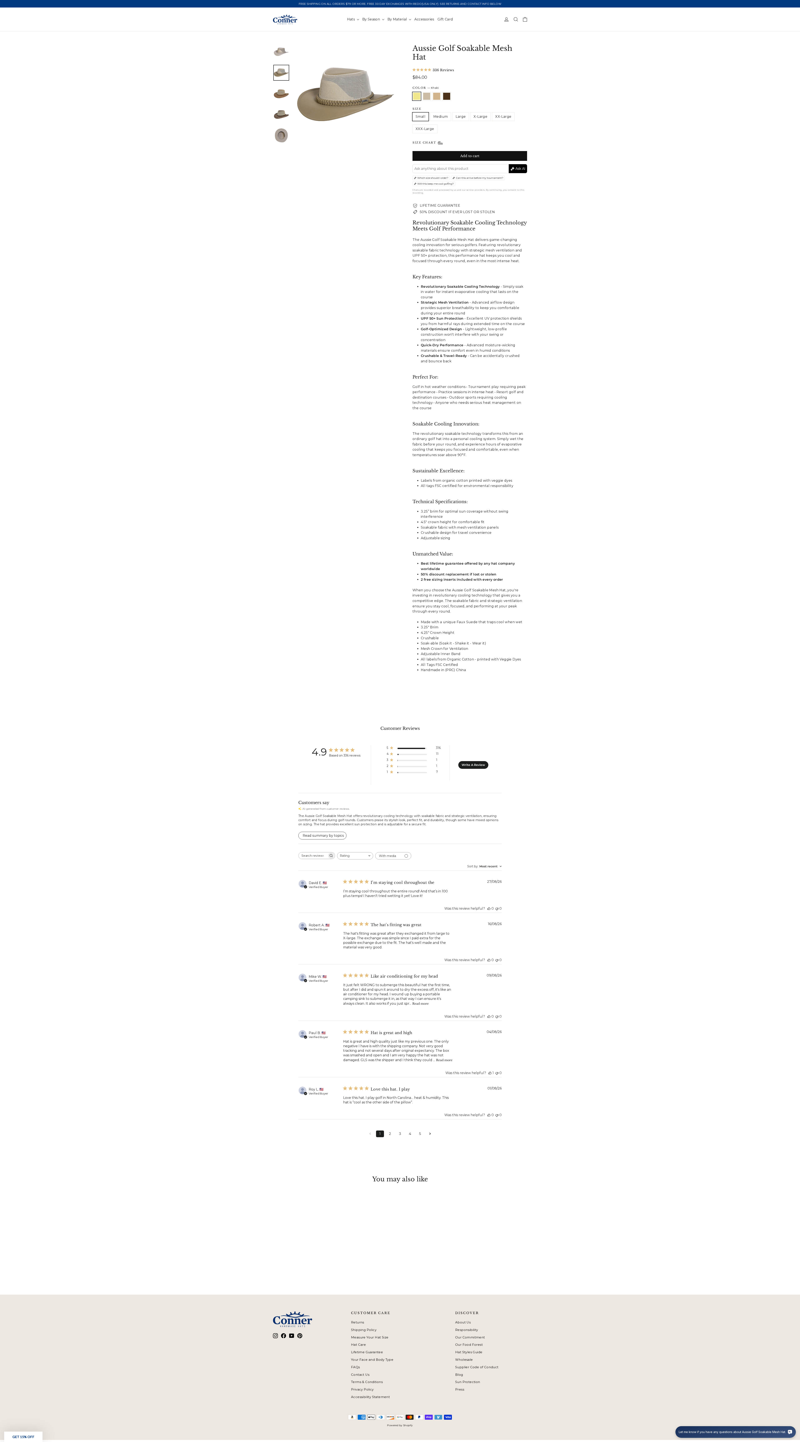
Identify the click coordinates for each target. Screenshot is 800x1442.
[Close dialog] (476, 678)
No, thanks (359, 772)
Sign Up (359, 757)
